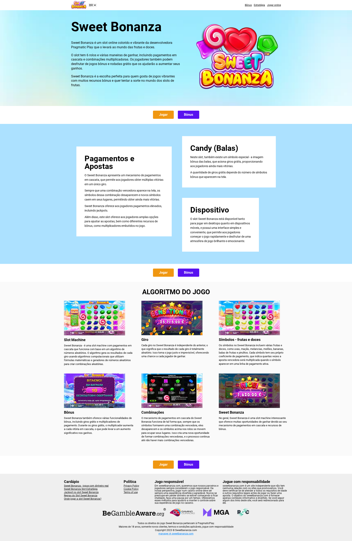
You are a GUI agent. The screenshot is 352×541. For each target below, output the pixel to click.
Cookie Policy (131, 489)
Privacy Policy (131, 485)
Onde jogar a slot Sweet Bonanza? (82, 498)
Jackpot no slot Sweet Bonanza (81, 492)
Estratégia (259, 5)
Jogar (163, 115)
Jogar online (274, 5)
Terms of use (131, 492)
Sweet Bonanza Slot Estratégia (81, 489)
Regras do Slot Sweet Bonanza (80, 495)
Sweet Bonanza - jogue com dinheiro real (86, 485)
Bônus (248, 5)
